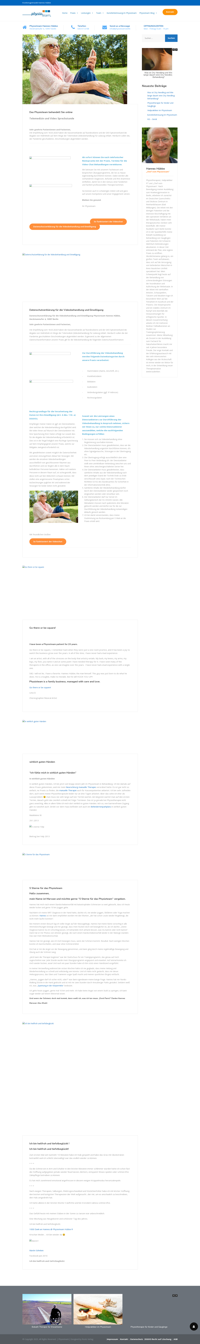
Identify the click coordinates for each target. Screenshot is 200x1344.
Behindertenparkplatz (101, 806)
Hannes (42, 915)
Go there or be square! (42, 627)
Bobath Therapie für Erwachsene (47, 1327)
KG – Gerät (152, 119)
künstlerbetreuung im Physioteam (162, 115)
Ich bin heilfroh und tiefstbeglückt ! (49, 1143)
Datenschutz (136, 1339)
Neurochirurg (72, 787)
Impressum (112, 1339)
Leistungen (86, 13)
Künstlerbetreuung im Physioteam (122, 13)
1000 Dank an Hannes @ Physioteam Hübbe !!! (51, 1229)
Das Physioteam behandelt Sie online (51, 112)
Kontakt (170, 12)
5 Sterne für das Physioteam (45, 888)
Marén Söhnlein (36, 1250)
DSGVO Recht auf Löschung (158, 1339)
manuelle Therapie (87, 787)
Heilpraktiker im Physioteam (159, 110)
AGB (176, 1339)
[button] (176, 49)
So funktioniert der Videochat (108, 221)
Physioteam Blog (146, 13)
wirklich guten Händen (42, 761)
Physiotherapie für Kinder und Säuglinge (160, 104)
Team (98, 13)
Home (64, 13)
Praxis (73, 13)
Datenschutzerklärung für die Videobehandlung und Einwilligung (64, 226)
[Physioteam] (36, 13)
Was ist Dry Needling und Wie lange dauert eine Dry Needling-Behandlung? (158, 75)
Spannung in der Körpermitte (50, 985)
